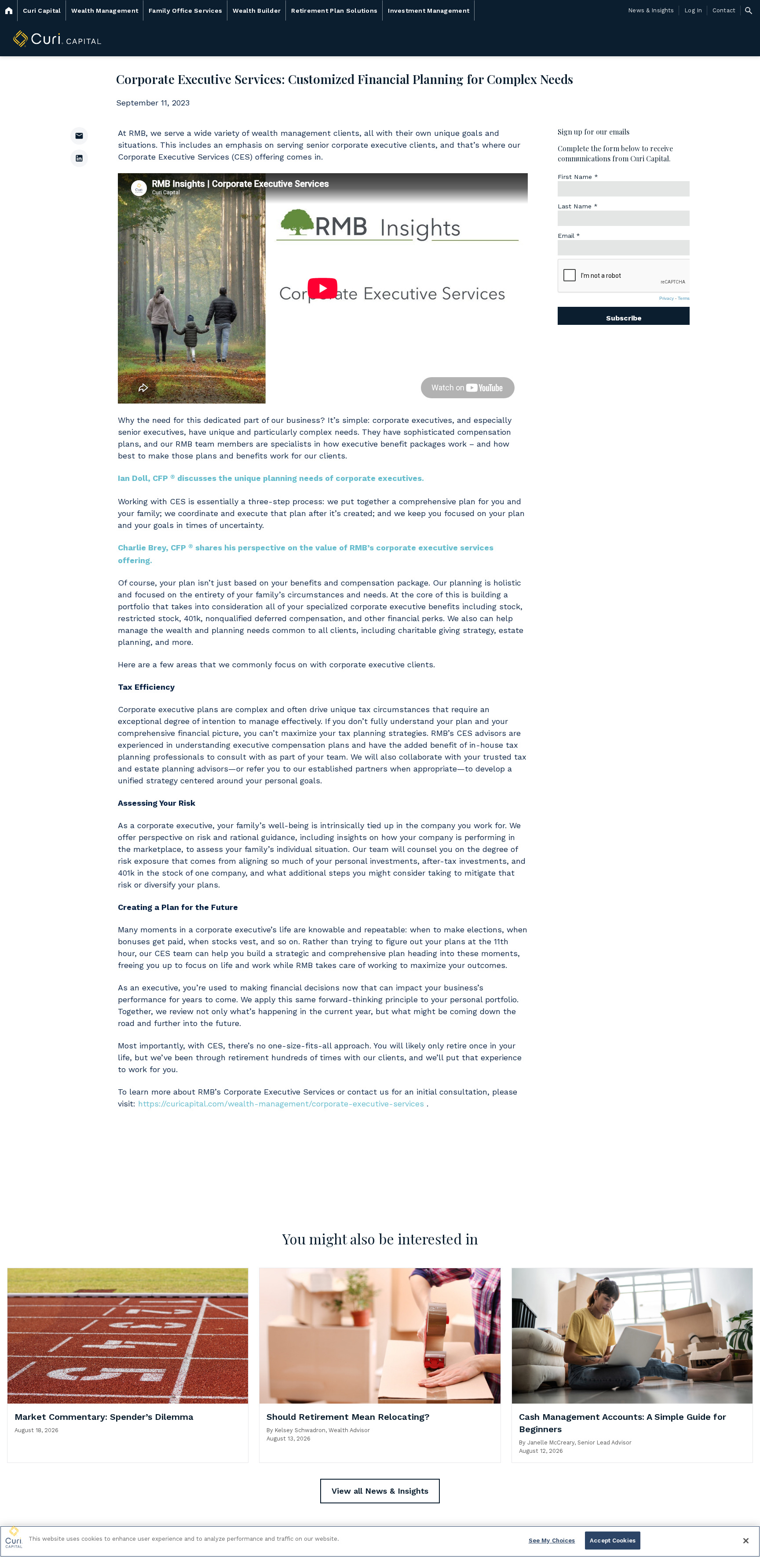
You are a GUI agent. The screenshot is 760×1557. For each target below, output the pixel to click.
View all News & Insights (380, 1490)
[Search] (748, 10)
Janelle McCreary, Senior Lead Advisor (579, 1442)
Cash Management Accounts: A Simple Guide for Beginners (622, 1422)
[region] (380, 1541)
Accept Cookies (613, 1540)
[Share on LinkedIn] (79, 158)
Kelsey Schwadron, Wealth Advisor (322, 1430)
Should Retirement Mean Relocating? (348, 1416)
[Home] (9, 10)
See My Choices (552, 1540)
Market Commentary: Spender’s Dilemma (104, 1416)
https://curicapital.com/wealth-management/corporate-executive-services (281, 1103)
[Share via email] (79, 136)
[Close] (746, 1540)
